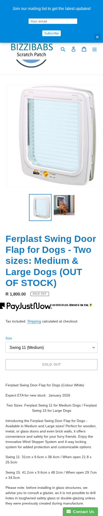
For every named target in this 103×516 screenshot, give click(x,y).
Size (9, 338)
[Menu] (94, 49)
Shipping (34, 321)
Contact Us (82, 512)
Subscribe (51, 33)
